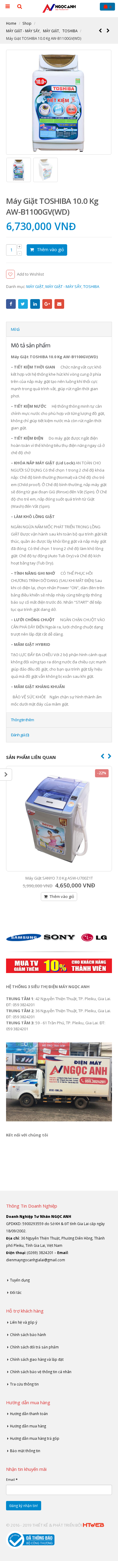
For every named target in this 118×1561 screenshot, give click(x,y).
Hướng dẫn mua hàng (28, 1426)
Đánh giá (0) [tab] (20, 735)
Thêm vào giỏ (50, 249)
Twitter (23, 304)
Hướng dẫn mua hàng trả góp (34, 1438)
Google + (47, 304)
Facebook (11, 304)
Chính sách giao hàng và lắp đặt (37, 1359)
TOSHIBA (91, 286)
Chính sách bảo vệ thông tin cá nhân (40, 1371)
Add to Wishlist (30, 274)
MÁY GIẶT (35, 286)
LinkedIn (35, 304)
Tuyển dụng (20, 1280)
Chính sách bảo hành (28, 1334)
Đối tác (15, 1292)
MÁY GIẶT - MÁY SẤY (63, 286)
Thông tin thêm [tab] (22, 719)
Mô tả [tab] (15, 329)
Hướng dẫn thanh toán (29, 1413)
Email (59, 304)
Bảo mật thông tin (25, 1450)
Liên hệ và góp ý (23, 1322)
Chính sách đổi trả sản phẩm (34, 1347)
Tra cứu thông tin (24, 1384)
